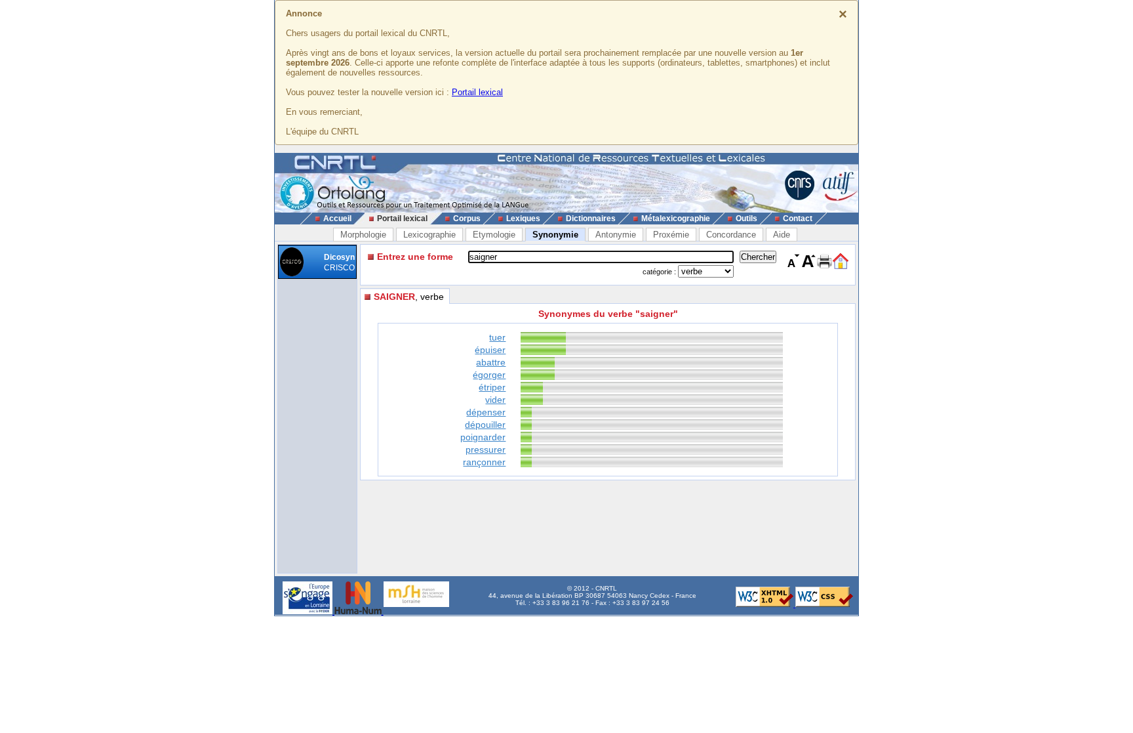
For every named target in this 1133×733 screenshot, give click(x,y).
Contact (797, 218)
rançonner (484, 462)
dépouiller (485, 424)
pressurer (486, 449)
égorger (489, 374)
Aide (781, 235)
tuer (497, 337)
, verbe (409, 296)
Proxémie (671, 235)
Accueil (337, 218)
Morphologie (363, 235)
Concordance (731, 235)
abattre (491, 362)
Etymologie (494, 235)
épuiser (490, 350)
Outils (746, 218)
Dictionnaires (591, 218)
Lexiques (523, 218)
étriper (492, 387)
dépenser (486, 412)
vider (495, 399)
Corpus (467, 218)
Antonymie (615, 235)
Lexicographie (429, 235)
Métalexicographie (675, 218)
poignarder (483, 437)
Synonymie (555, 235)
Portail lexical (477, 92)
